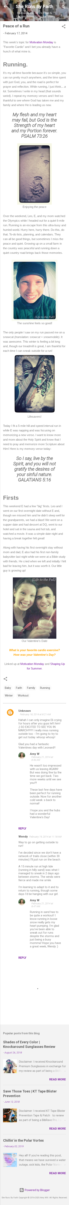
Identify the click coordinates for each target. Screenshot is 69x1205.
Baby (8, 688)
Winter (9, 695)
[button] (63, 27)
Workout (23, 695)
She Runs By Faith (34, 6)
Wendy (23, 836)
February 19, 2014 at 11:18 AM (45, 836)
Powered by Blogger (37, 1190)
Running (45, 688)
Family (31, 688)
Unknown (24, 711)
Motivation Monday (41, 42)
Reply (22, 828)
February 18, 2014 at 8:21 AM (35, 714)
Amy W (34, 754)
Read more (57, 1079)
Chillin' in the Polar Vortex (23, 1140)
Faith (19, 688)
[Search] (63, 8)
